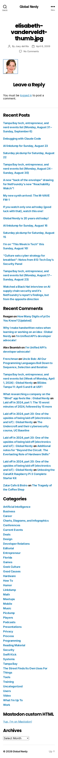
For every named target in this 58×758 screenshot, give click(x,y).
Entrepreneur (12, 553)
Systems (9, 659)
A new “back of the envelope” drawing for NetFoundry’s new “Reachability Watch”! (28, 184)
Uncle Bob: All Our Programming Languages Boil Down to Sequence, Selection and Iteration (28, 363)
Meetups (9, 599)
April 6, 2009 (43, 46)
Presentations (12, 626)
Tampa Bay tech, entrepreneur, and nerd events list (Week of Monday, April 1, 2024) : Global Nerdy (28, 378)
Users (7, 691)
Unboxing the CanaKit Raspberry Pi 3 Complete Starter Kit (29, 474)
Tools (6, 677)
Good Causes (12, 571)
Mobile (7, 603)
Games (7, 562)
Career (7, 516)
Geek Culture (11, 566)
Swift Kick (9, 654)
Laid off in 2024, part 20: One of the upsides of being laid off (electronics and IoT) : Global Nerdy (27, 418)
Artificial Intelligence (16, 506)
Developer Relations (16, 543)
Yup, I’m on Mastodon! (17, 721)
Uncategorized (13, 686)
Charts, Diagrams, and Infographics (26, 520)
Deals (7, 534)
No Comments (31, 51)
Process (8, 636)
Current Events (13, 529)
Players (8, 617)
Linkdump (9, 589)
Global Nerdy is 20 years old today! (26, 218)
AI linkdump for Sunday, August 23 (25, 145)
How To (8, 580)
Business (9, 511)
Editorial (8, 548)
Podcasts (9, 622)
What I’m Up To (13, 700)
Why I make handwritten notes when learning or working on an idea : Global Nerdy (27, 332)
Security (8, 649)
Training (8, 681)
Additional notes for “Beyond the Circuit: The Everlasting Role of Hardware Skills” (27, 450)
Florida (7, 557)
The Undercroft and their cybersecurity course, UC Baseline (26, 426)
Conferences (11, 525)
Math (6, 594)
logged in (26, 95)
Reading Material (14, 645)
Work (6, 704)
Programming (12, 640)
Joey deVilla (22, 46)
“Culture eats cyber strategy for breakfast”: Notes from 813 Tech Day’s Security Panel (28, 259)
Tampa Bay (10, 663)
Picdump (9, 613)
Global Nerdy (29, 6)
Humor (7, 585)
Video (7, 695)
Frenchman (10, 358)
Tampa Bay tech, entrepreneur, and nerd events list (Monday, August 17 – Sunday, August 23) (27, 275)
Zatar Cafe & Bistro (15, 485)
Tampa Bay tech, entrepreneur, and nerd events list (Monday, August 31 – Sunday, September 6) (27, 127)
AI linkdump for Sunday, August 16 (25, 225)
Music (7, 608)
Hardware (9, 576)
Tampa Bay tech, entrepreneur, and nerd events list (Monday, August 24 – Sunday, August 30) (27, 168)
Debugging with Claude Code (22, 138)
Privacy (8, 631)
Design (7, 539)
